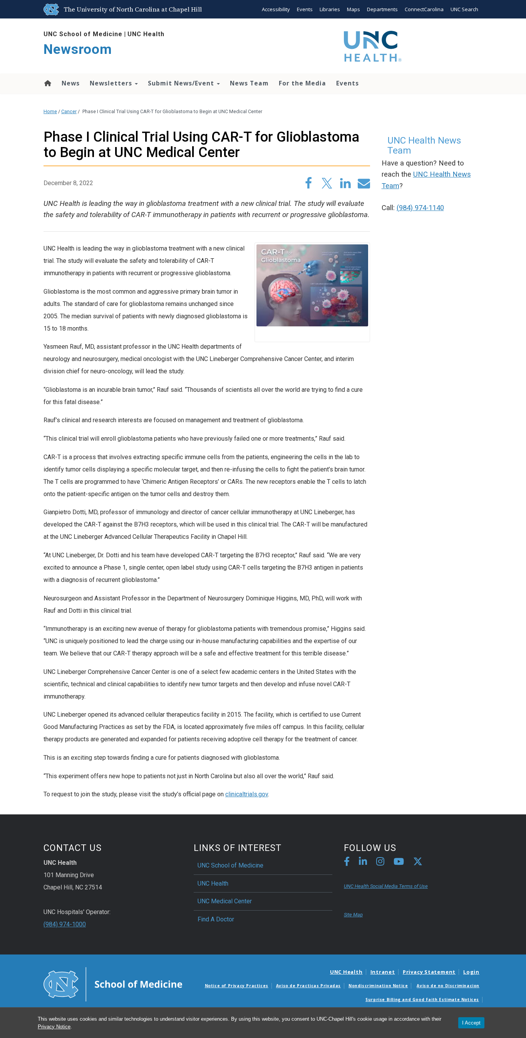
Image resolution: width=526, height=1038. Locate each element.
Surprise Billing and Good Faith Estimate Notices (422, 999)
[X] (417, 862)
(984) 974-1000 (65, 924)
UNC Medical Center (225, 901)
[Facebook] (347, 862)
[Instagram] (380, 862)
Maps (353, 9)
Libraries (330, 9)
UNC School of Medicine (83, 34)
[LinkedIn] (363, 862)
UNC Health (145, 34)
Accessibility (276, 9)
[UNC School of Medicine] (113, 983)
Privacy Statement (429, 971)
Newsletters (112, 83)
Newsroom (78, 49)
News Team (249, 83)
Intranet (382, 971)
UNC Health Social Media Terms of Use (386, 886)
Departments (382, 9)
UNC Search (464, 9)
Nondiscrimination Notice (378, 985)
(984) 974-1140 (420, 208)
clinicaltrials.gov (246, 794)
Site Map (353, 915)
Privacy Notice (54, 1027)
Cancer (69, 111)
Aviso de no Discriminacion (448, 985)
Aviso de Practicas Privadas (308, 985)
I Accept (471, 1023)
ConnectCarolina (424, 9)
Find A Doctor (216, 919)
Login (471, 971)
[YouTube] (399, 862)
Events (305, 9)
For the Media (302, 83)
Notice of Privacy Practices (236, 985)
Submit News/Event (182, 83)
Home (47, 83)
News (71, 83)
